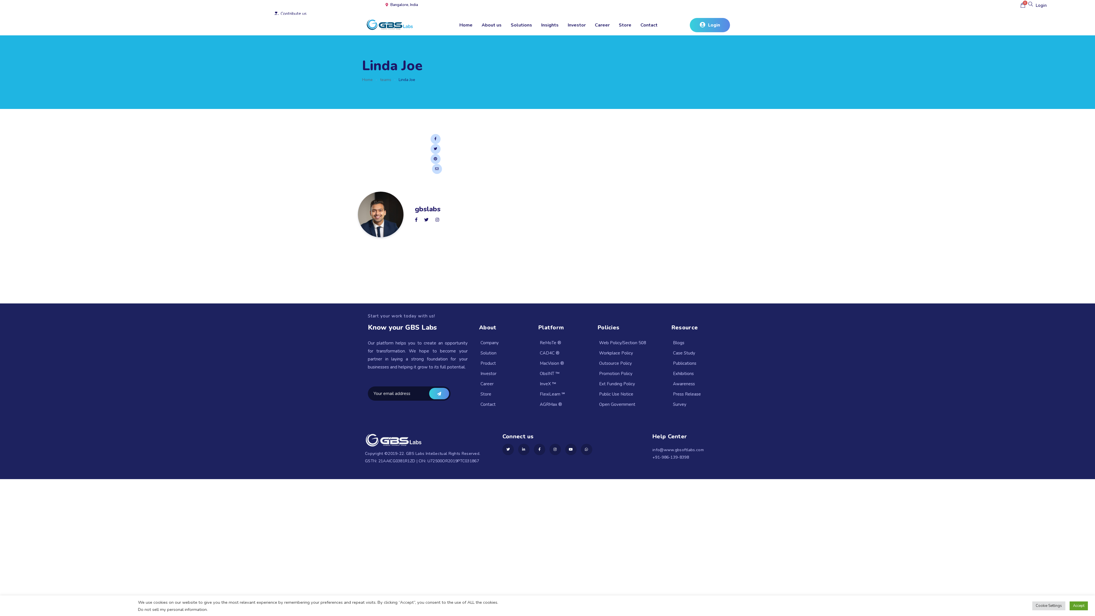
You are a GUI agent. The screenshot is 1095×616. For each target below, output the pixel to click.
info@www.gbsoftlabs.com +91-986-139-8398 (678, 453)
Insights (550, 25)
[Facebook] (436, 139)
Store (625, 25)
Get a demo (439, 393)
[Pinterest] (436, 159)
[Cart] (1022, 5)
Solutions (521, 25)
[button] (710, 25)
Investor (577, 25)
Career (602, 25)
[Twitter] (436, 149)
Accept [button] (1078, 605)
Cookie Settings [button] (1049, 605)
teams (385, 79)
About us (492, 25)
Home (466, 25)
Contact (649, 25)
